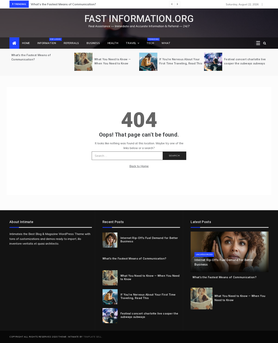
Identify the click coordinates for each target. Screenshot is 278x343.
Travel (131, 43)
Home (26, 43)
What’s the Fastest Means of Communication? (63, 4)
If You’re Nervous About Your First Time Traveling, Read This (148, 296)
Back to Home (139, 166)
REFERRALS (71, 43)
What (166, 43)
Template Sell (92, 336)
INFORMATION (48, 41)
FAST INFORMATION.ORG (139, 18)
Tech (152, 41)
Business (93, 43)
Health (113, 43)
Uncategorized (204, 254)
